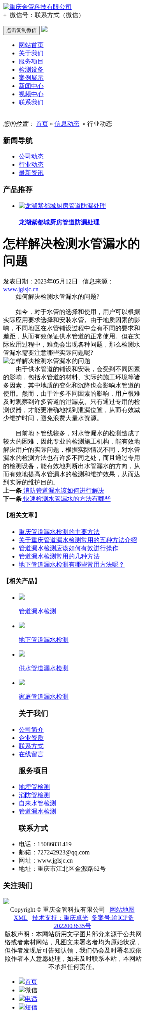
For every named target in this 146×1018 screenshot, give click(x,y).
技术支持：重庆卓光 (60, 917)
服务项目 (31, 61)
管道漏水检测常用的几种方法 (59, 556)
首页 (42, 123)
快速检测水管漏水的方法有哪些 (66, 498)
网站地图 (122, 909)
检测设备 (31, 69)
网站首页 (31, 45)
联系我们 (31, 102)
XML (21, 917)
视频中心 (31, 94)
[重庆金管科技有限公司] (37, 7)
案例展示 (31, 77)
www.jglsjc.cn (21, 289)
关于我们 (31, 53)
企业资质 (31, 737)
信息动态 (67, 123)
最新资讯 (31, 172)
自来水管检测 (37, 803)
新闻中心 (31, 86)
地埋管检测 (34, 787)
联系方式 (31, 746)
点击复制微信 (21, 30)
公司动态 (31, 156)
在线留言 (31, 754)
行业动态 (31, 164)
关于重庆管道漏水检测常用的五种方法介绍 (78, 540)
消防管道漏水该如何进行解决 (63, 490)
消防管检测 (34, 795)
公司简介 (31, 729)
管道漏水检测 (37, 811)
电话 (31, 998)
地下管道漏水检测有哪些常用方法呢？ (72, 564)
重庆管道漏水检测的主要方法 (59, 531)
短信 (31, 1007)
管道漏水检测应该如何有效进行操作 (68, 548)
